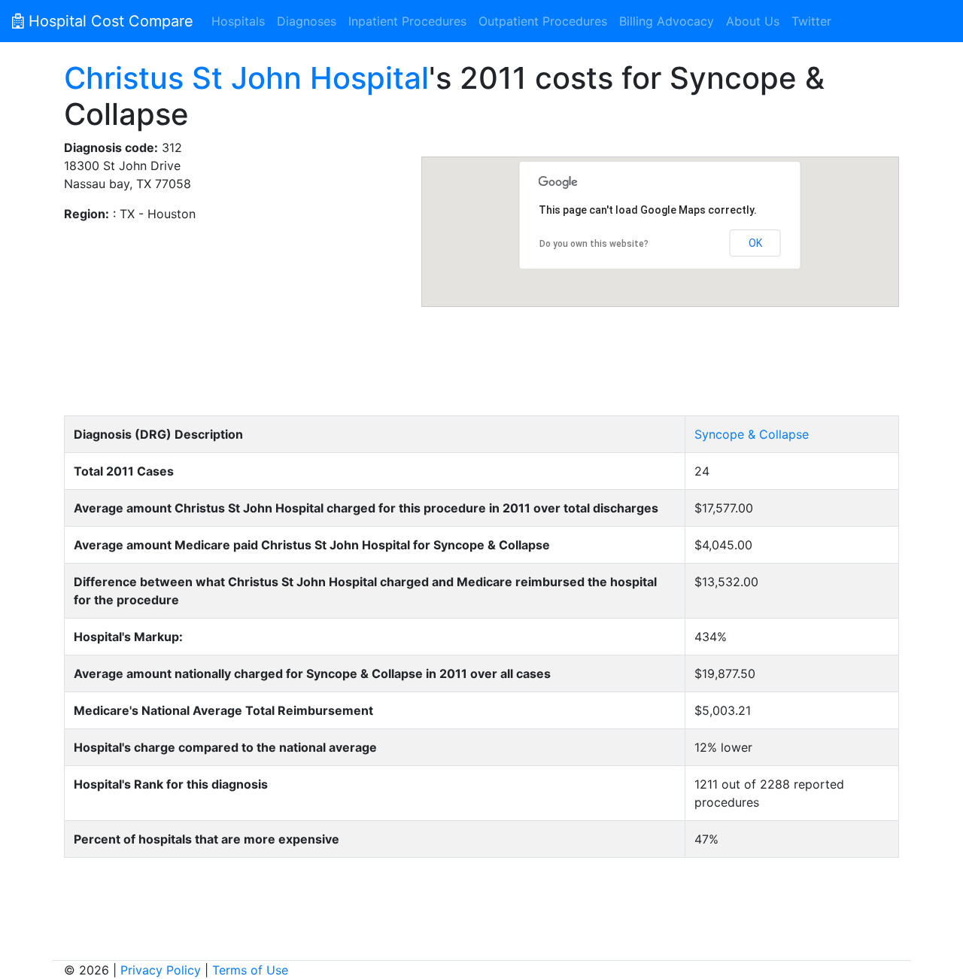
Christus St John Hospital (246, 77)
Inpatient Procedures (407, 21)
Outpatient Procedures (542, 21)
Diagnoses (306, 21)
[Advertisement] (481, 359)
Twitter (811, 21)
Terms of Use (250, 969)
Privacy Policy (160, 969)
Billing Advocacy (666, 21)
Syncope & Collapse (751, 434)
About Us (752, 21)
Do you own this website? (594, 244)
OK (755, 243)
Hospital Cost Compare (108, 21)
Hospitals (238, 21)
